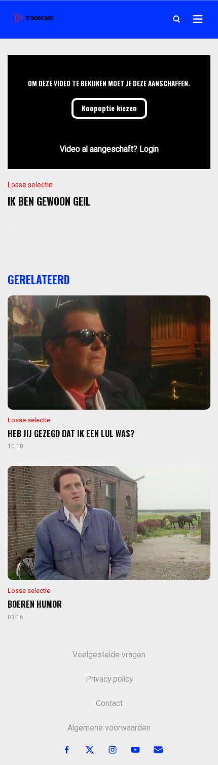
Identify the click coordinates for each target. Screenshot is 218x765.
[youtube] (129, 750)
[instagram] (107, 750)
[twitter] (84, 750)
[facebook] (61, 750)
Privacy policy (109, 679)
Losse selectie (30, 185)
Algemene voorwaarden (109, 728)
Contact (109, 703)
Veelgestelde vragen (109, 654)
